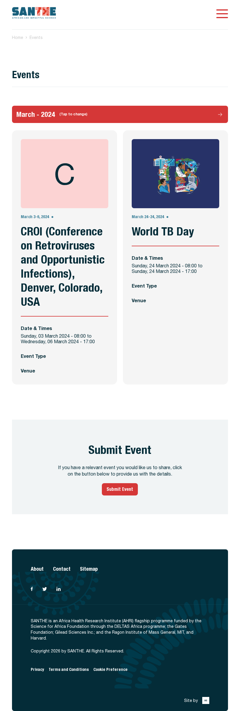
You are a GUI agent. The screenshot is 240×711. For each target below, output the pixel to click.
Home (17, 37)
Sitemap (89, 569)
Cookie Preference (110, 669)
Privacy (37, 669)
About (37, 569)
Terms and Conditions (69, 669)
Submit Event (120, 489)
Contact (62, 569)
